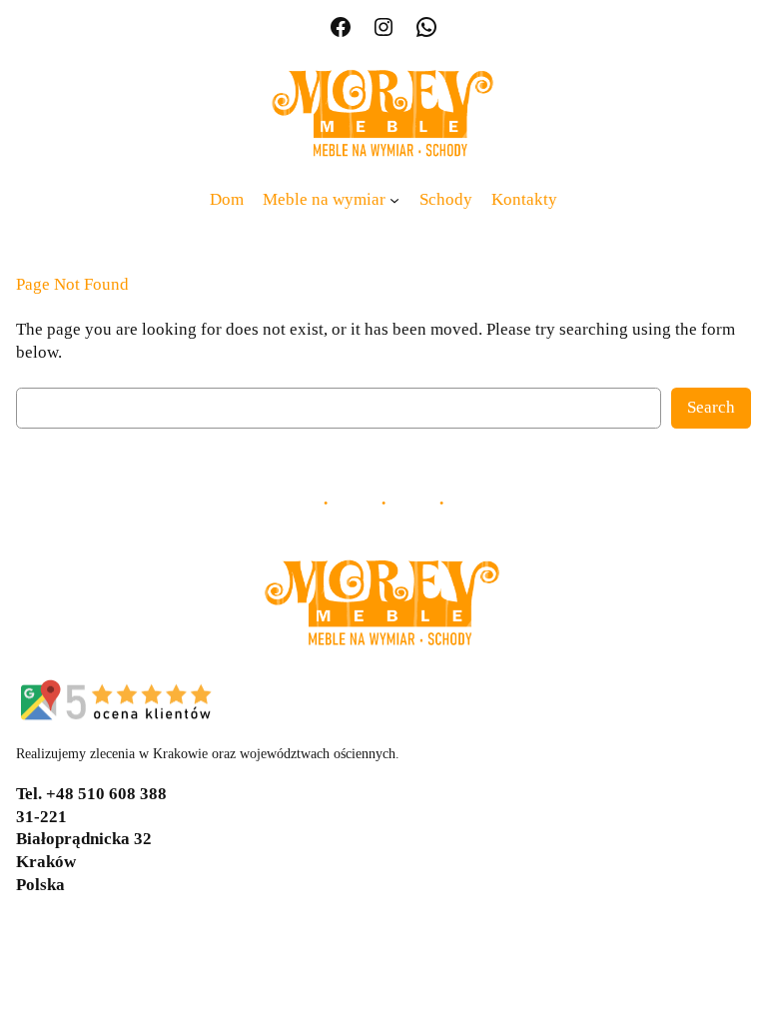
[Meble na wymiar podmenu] (394, 200)
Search (711, 407)
